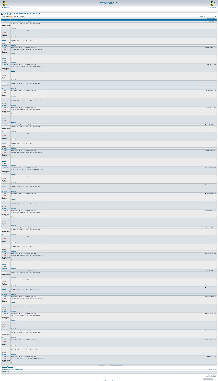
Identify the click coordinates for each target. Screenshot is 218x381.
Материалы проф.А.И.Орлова (11, 369)
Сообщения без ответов (4, 10)
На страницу (201, 16)
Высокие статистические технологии (109, 2)
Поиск (210, 7)
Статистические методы (19, 369)
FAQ (207, 7)
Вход (3, 7)
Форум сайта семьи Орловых (109, 3)
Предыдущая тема (208, 18)
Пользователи (214, 7)
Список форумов (4, 369)
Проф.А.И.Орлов (8, 14)
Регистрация (7, 7)
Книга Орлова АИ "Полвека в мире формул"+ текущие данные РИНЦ (20, 13)
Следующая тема (213, 18)
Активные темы (11, 10)
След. (215, 16)
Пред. (204, 16)
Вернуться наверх (4, 36)
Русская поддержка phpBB (109, 380)
